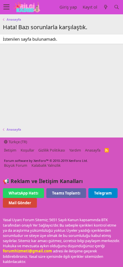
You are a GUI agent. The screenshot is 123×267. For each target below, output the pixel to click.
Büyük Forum (15, 165)
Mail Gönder (20, 202)
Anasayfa (92, 150)
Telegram (103, 193)
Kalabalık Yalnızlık (46, 165)
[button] (6, 7)
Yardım (75, 150)
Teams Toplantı (66, 193)
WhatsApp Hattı (23, 193)
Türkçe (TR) (17, 141)
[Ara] (116, 7)
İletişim (10, 150)
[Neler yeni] (105, 7)
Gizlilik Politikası (51, 150)
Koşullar (27, 150)
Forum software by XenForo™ (46, 160)
